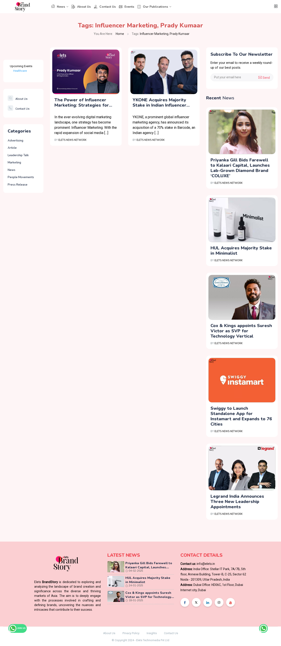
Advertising (15, 141)
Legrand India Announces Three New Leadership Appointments (237, 501)
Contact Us (107, 7)
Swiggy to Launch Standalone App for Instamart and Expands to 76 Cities (241, 416)
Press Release (17, 185)
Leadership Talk (18, 155)
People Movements (21, 177)
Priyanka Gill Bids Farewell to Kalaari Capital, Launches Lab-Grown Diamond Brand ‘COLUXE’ (240, 168)
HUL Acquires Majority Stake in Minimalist (241, 250)
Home (120, 34)
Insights (152, 633)
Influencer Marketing (126, 25)
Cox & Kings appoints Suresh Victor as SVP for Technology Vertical (241, 331)
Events (129, 7)
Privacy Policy (130, 633)
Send (266, 78)
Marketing (14, 163)
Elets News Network (72, 140)
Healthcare (20, 70)
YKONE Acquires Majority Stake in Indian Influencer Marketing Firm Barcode (159, 102)
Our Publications (155, 7)
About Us (84, 7)
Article (12, 148)
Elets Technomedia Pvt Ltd (152, 640)
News (61, 7)
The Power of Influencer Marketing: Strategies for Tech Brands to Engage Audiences (81, 102)
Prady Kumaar (181, 25)
